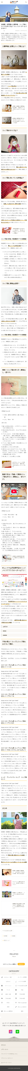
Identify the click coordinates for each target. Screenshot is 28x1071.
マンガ (8, 990)
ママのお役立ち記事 (7, 930)
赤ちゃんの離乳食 (8, 1011)
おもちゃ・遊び (8, 977)
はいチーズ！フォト (6, 1062)
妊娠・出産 (8, 994)
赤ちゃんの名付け (22, 1007)
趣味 (22, 1011)
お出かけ (8, 981)
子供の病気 (8, 998)
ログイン (21, 964)
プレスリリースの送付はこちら (9, 1053)
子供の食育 (22, 998)
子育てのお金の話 (22, 1002)
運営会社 (3, 1045)
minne (4, 631)
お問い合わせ (4, 1049)
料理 (8, 1007)
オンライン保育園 (22, 977)
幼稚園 (13, 936)
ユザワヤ (5, 626)
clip (4, 30)
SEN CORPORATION (15, 1068)
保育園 (5, 936)
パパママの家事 (22, 981)
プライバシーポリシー (7, 1058)
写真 (22, 990)
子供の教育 (22, 994)
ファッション (8, 985)
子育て (8, 1002)
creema (5, 635)
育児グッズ (6, 940)
